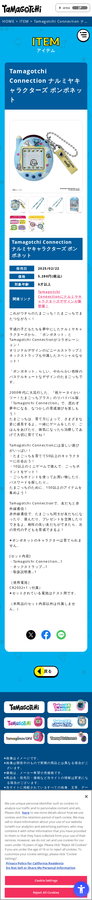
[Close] (86, 796)
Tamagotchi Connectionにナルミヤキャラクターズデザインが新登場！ (60, 298)
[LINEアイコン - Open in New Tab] (61, 634)
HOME (8, 21)
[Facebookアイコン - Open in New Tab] (46, 634)
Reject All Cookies (46, 892)
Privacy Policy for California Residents (34, 863)
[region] (46, 845)
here (25, 812)
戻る (48, 671)
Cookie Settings (46, 880)
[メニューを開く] (83, 35)
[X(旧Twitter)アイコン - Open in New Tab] (31, 634)
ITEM (24, 21)
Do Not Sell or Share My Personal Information (40, 868)
